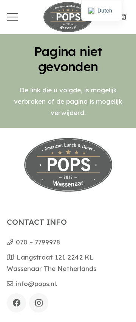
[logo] (68, 17)
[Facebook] (16, 303)
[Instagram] (122, 17)
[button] (12, 17)
